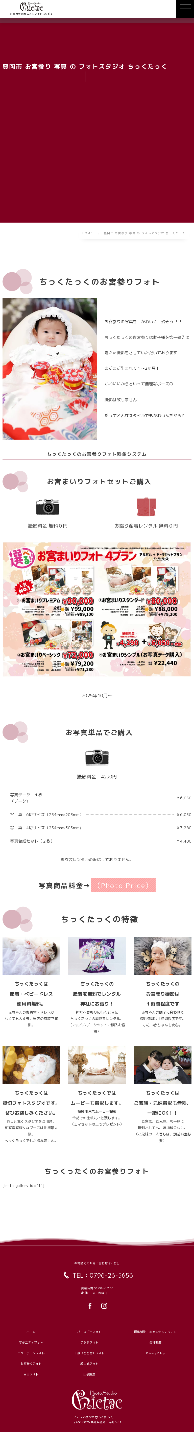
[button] (185, 9)
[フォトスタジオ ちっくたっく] (31, 6)
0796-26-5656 (111, 1275)
